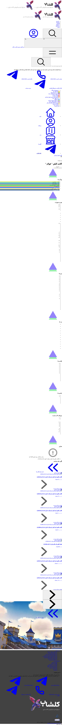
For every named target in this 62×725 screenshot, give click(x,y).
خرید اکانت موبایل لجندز (52, 658)
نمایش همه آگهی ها (40, 617)
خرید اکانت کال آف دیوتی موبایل (50, 655)
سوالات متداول (54, 663)
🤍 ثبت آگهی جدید (56, 98)
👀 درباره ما (57, 106)
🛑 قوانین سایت (56, 95)
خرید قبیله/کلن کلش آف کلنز (51, 654)
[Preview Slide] (52, 595)
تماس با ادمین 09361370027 (56, 78)
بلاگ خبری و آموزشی (53, 664)
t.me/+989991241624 (28, 685)
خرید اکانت (57, 650)
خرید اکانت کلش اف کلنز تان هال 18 (50, 656)
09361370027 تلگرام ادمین (26, 78)
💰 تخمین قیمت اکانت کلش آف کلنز (52, 97)
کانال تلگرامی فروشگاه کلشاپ (55, 88)
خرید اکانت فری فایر (53, 659)
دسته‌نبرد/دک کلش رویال (52, 666)
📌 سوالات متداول (56, 94)
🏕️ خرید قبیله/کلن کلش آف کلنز (53, 102)
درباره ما (55, 670)
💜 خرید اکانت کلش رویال (54, 101)
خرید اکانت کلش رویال (52, 653)
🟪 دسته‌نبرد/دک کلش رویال (54, 93)
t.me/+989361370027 (55, 685)
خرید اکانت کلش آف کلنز (52, 651)
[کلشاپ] (34, 9)
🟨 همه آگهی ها (56, 91)
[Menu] (52, 33)
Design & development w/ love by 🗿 (54, 723)
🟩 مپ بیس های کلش (55, 92)
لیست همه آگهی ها (40, 471)
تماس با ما (55, 668)
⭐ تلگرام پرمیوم (56, 103)
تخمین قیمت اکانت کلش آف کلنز (50, 657)
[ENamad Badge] (57, 720)
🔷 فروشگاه (57, 99)
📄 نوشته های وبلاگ (56, 90)
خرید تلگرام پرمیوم (53, 667)
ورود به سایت (28, 88)
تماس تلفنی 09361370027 (54, 694)
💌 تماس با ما (57, 105)
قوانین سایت (54, 662)
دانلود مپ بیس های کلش (52, 665)
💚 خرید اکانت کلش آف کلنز (54, 100)
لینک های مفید (57, 660)
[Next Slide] (52, 604)
